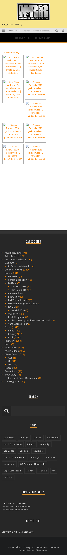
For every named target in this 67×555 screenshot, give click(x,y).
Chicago (24, 437)
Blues (11, 330)
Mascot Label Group (14, 457)
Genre (8, 327)
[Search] (57, 30)
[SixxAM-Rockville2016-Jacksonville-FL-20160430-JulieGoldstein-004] (36, 88)
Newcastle (9, 464)
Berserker (13, 276)
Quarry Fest (14, 313)
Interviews (10, 340)
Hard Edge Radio (13, 444)
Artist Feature (12, 256)
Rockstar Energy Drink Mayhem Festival (29, 320)
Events (8, 273)
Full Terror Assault (17, 300)
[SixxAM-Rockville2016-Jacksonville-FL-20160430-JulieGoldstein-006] (13, 131)
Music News (11, 347)
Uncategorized (12, 381)
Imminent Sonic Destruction (23, 378)
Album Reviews (13, 252)
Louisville (39, 451)
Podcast (9, 367)
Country (12, 333)
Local (8, 344)
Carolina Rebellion (17, 279)
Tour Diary (10, 374)
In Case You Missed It (19, 266)
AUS (10, 357)
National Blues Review (17, 509)
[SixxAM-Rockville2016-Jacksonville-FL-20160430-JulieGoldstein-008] (13, 153)
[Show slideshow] (10, 52)
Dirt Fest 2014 (18, 286)
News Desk (11, 354)
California (9, 437)
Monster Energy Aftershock (22, 303)
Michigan (35, 457)
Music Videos (12, 350)
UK (9, 361)
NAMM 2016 (18, 310)
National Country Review (18, 506)
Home (11, 547)
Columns (9, 262)
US (9, 364)
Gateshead (53, 437)
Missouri (50, 457)
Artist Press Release (15, 259)
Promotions (11, 371)
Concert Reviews (13, 269)
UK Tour (8, 477)
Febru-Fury (14, 296)
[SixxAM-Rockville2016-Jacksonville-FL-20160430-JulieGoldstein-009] (36, 153)
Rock (10, 337)
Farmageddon (15, 293)
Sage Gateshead (12, 470)
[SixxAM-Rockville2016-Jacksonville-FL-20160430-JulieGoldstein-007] (36, 131)
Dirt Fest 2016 (18, 289)
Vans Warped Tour (18, 323)
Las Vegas (9, 451)
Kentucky (44, 444)
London (24, 451)
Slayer (30, 470)
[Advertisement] (26, 204)
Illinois (30, 444)
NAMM (12, 306)
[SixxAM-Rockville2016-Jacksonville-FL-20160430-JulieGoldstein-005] (36, 110)
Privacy (27, 547)
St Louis (43, 470)
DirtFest (12, 283)
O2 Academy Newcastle (32, 464)
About (19, 547)
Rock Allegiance (16, 317)
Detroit (38, 437)
